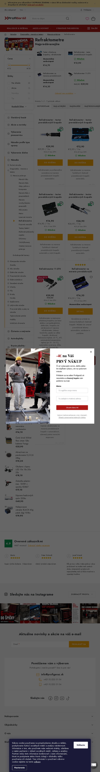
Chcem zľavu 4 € (72, 407)
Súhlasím (81, 745)
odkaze (37, 761)
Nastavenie (19, 767)
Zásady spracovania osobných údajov (72, 417)
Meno (58, 386)
